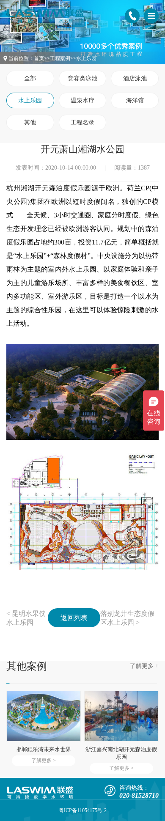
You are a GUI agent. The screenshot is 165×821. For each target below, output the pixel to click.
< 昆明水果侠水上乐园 (26, 618)
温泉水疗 (82, 100)
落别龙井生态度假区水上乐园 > (127, 618)
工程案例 (60, 58)
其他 (30, 122)
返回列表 (74, 617)
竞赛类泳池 (82, 78)
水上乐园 (86, 58)
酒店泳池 (135, 78)
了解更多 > (43, 760)
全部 (30, 78)
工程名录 (82, 122)
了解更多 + (144, 666)
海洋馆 (135, 100)
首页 (39, 58)
